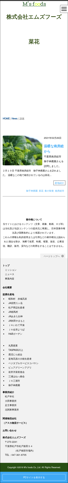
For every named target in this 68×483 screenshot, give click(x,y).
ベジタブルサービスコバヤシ (23, 363)
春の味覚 (49, 190)
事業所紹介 (8, 392)
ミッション (11, 269)
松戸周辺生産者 (16, 307)
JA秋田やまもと (16, 320)
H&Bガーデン (15, 333)
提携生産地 (8, 294)
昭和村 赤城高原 (17, 298)
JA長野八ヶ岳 (15, 303)
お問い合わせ (10, 430)
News (14, 118)
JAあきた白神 (15, 316)
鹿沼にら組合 (15, 354)
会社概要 (7, 287)
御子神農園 (32, 190)
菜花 (41, 190)
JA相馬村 (13, 311)
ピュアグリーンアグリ (20, 367)
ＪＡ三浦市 (14, 380)
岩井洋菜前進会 (16, 371)
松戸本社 (9, 396)
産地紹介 (59, 183)
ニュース (9, 274)
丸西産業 (13, 345)
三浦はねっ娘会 (16, 376)
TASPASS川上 (15, 350)
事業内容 (9, 278)
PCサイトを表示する (34, 477)
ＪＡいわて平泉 (16, 325)
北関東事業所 (12, 409)
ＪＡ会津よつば (16, 329)
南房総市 (59, 190)
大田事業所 (11, 400)
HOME (6, 118)
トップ (6, 265)
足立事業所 (11, 405)
